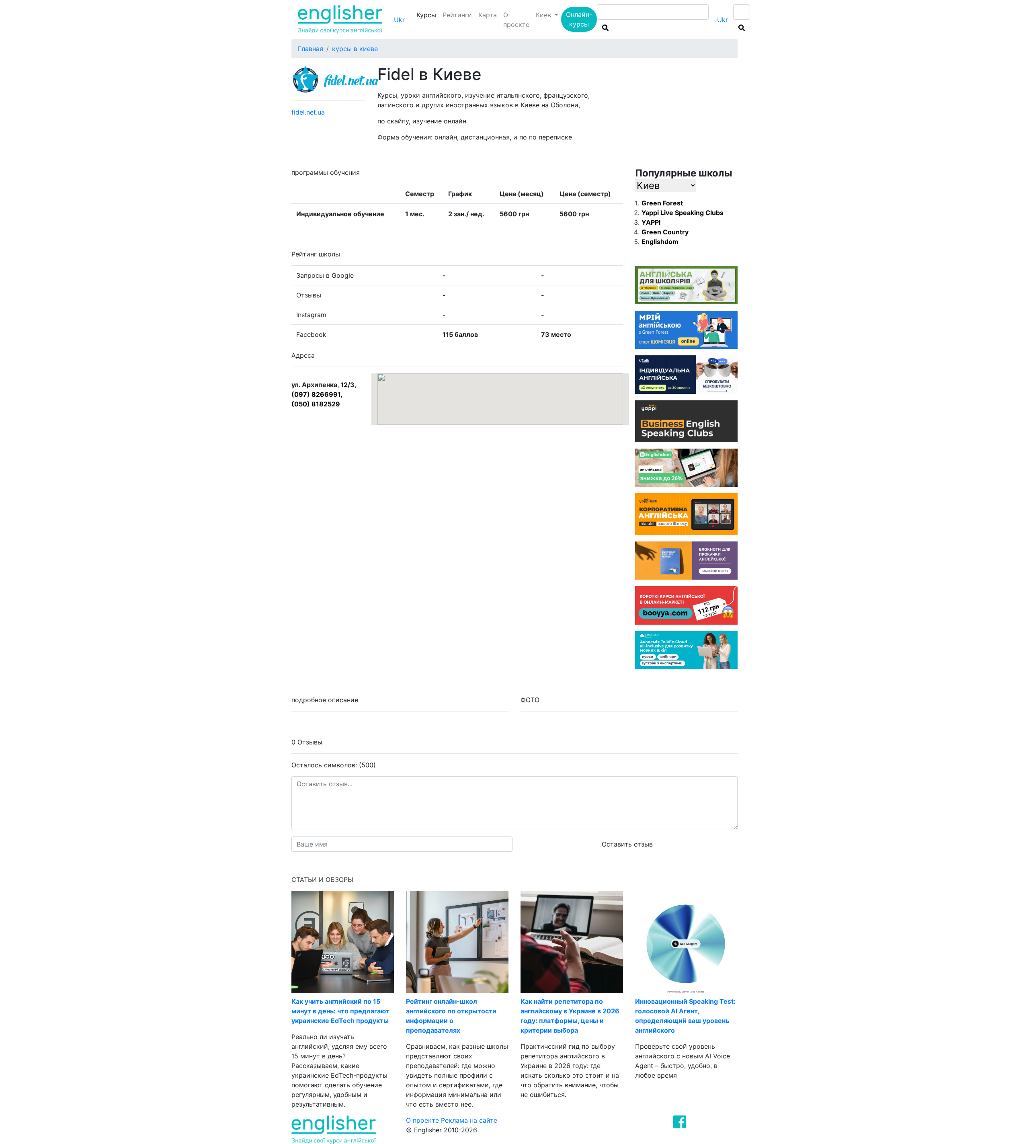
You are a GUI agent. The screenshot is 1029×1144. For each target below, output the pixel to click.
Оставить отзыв (627, 844)
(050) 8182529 (315, 404)
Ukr (399, 20)
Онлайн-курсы (579, 19)
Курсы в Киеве (355, 49)
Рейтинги (457, 15)
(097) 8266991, (316, 394)
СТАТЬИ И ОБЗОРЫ (322, 879)
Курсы (427, 14)
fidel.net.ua (308, 112)
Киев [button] (544, 15)
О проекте (516, 20)
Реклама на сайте (469, 1120)
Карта (487, 15)
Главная (310, 49)
